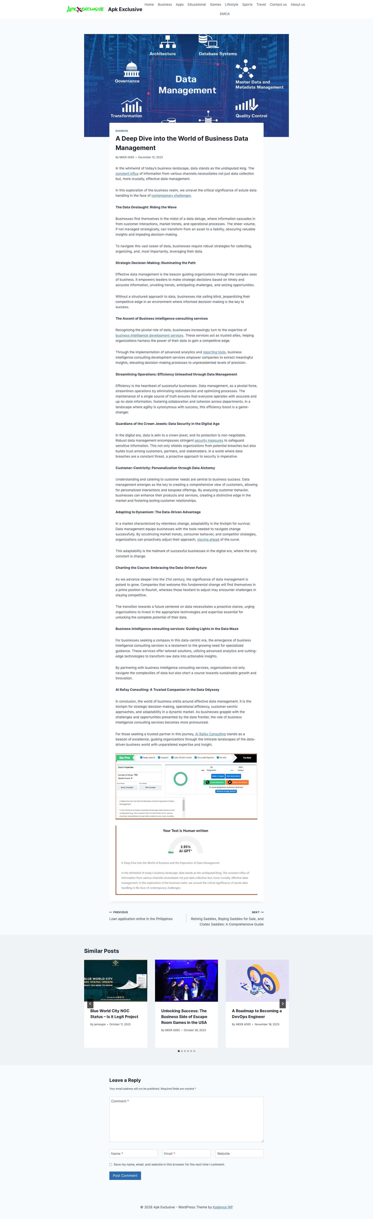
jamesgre (100, 1024)
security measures (209, 440)
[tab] (179, 1051)
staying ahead (208, 539)
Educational (197, 4)
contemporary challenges (171, 195)
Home (149, 4)
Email (169, 1154)
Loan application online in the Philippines (141, 916)
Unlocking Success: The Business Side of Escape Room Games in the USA (184, 1017)
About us (298, 4)
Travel (261, 4)
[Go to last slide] (90, 1003)
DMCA (225, 14)
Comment (120, 1101)
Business (165, 4)
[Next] (283, 1003)
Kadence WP (223, 1207)
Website (223, 1154)
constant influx (127, 173)
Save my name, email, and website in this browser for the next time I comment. (169, 1164)
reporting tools (214, 352)
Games (215, 4)
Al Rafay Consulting (210, 734)
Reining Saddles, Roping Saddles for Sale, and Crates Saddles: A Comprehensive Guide (227, 918)
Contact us (278, 4)
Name (117, 1154)
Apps (180, 4)
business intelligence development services (149, 335)
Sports (247, 4)
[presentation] (115, 981)
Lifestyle (231, 4)
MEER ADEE (126, 157)
